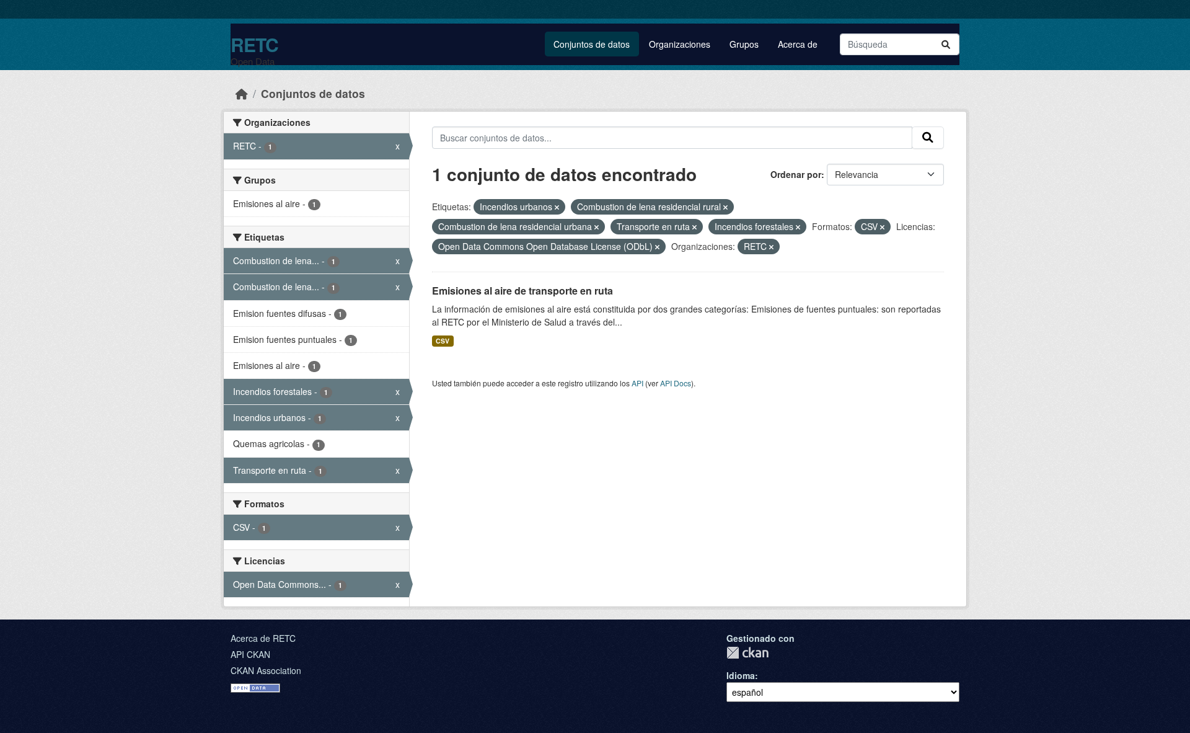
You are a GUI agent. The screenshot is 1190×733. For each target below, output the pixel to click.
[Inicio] (242, 93)
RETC (254, 44)
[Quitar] (557, 207)
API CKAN (250, 654)
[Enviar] (945, 44)
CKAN (747, 652)
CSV (442, 340)
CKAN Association (266, 670)
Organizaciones (679, 44)
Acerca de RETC (263, 638)
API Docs (675, 383)
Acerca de (798, 44)
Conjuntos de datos (591, 44)
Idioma (740, 675)
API (637, 383)
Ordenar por (795, 174)
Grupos (744, 44)
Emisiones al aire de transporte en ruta (522, 290)
